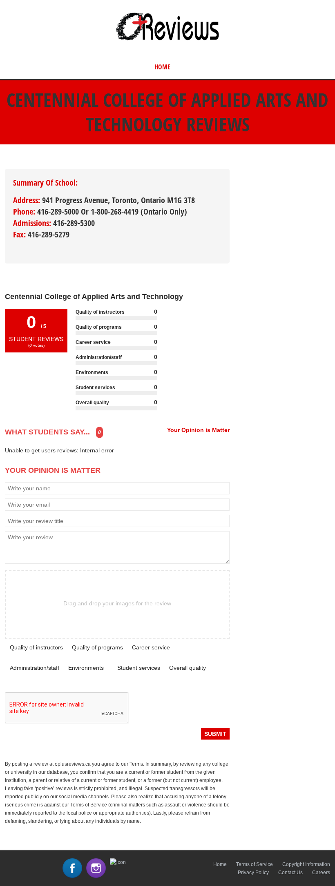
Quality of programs (97, 647)
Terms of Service (254, 864)
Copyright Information (306, 864)
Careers (321, 872)
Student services (138, 667)
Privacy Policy (253, 872)
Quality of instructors (36, 647)
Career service (151, 647)
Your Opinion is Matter (198, 430)
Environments (86, 667)
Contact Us (290, 872)
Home (162, 66)
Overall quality (187, 667)
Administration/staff (34, 667)
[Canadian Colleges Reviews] (167, 40)
